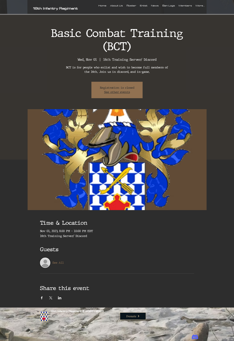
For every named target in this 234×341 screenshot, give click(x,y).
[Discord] (195, 337)
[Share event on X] (50, 297)
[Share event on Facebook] (42, 297)
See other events (117, 92)
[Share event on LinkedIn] (59, 297)
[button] (116, 9)
